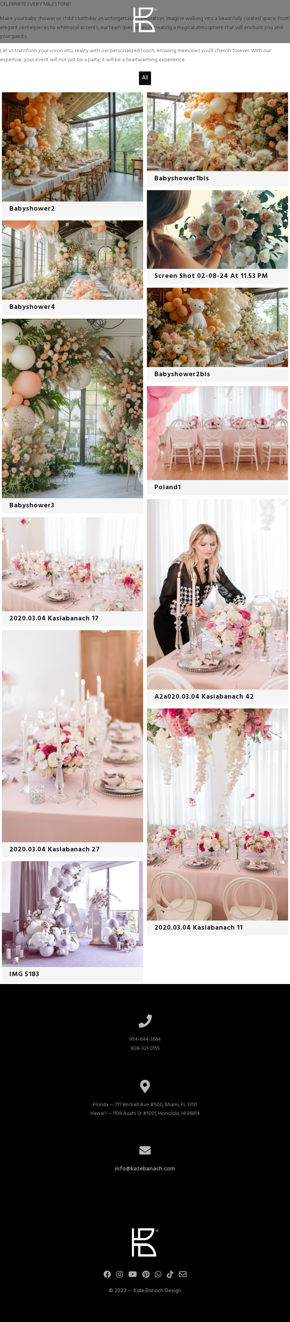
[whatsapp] (158, 1276)
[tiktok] (170, 1276)
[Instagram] (120, 1276)
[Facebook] (107, 1276)
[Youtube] (133, 1276)
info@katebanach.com (145, 1168)
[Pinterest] (146, 1276)
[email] (182, 1276)
